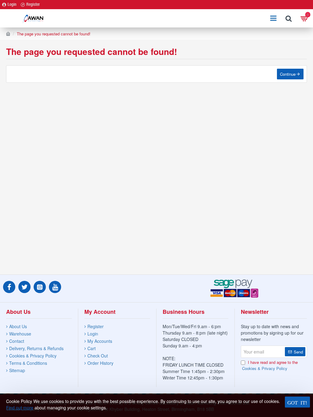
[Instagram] (40, 287)
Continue (288, 74)
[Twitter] (24, 287)
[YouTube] (55, 287)
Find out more (19, 407)
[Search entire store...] (288, 18)
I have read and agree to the (270, 365)
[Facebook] (9, 287)
